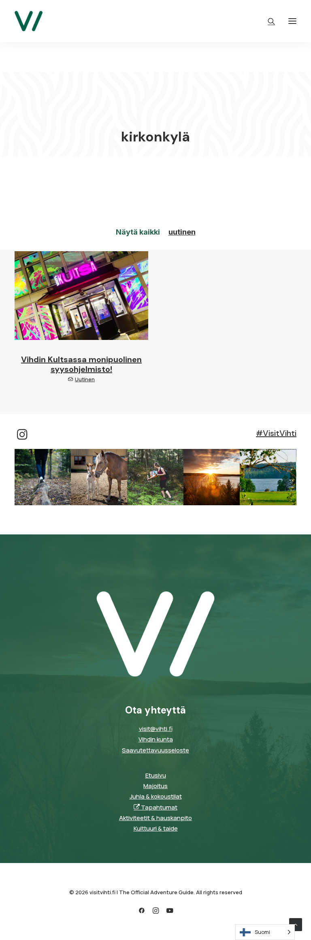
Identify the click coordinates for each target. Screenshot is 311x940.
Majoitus (155, 786)
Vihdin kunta (155, 739)
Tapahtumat (158, 807)
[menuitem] (138, 232)
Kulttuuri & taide (156, 828)
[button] (292, 21)
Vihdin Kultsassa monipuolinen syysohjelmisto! (81, 364)
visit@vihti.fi (156, 728)
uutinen (85, 379)
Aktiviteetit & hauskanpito (155, 818)
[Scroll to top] (295, 924)
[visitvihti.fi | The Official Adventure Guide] (29, 21)
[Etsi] (267, 21)
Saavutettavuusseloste (155, 750)
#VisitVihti (276, 433)
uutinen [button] (182, 232)
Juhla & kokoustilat (156, 796)
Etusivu (155, 775)
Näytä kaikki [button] (138, 232)
